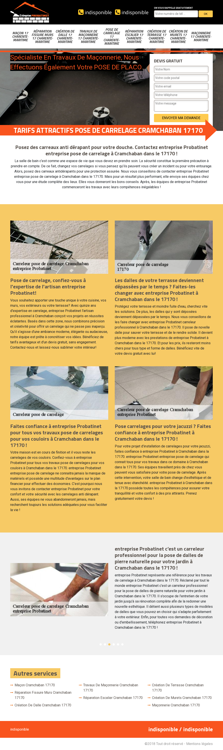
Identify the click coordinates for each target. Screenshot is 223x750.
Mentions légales (199, 744)
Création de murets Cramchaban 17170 (182, 698)
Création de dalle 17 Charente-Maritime (65, 36)
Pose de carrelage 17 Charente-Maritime (111, 36)
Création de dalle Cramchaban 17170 (43, 705)
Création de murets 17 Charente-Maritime (178, 36)
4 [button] (114, 644)
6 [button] (122, 644)
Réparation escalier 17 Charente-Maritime (134, 36)
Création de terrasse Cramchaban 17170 (178, 687)
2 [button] (105, 644)
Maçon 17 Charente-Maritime (20, 36)
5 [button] (118, 644)
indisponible (98, 12)
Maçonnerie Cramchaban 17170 (176, 705)
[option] (111, 590)
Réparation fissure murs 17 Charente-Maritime (42, 36)
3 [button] (109, 644)
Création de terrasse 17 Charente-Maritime (156, 36)
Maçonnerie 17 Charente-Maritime (200, 36)
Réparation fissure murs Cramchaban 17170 (43, 695)
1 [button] (101, 644)
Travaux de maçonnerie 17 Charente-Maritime (88, 36)
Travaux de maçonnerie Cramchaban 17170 (110, 687)
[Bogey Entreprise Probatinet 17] (29, 12)
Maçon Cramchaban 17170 (35, 685)
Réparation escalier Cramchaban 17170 (113, 698)
